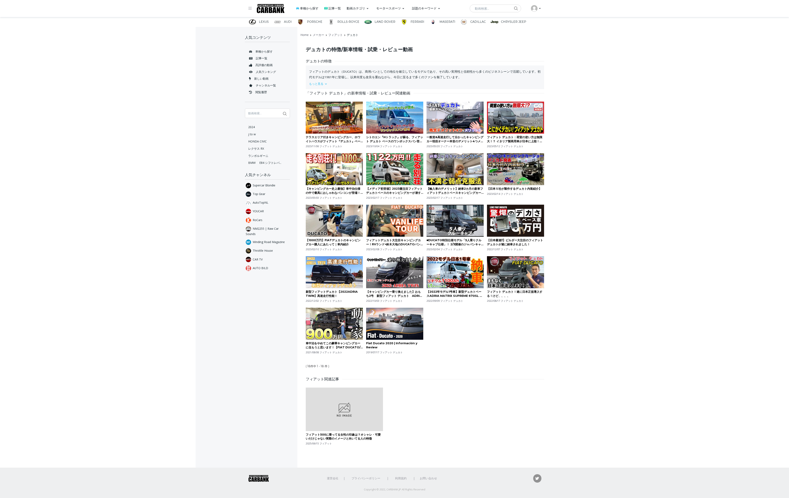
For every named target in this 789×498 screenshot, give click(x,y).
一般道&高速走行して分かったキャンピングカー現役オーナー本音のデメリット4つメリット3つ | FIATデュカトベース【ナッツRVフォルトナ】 (455, 139)
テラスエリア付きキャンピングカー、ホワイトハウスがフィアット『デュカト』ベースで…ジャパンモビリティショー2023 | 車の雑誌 (333, 139)
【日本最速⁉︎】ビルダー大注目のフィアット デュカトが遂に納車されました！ (515, 242)
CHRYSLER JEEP (513, 22)
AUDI (287, 22)
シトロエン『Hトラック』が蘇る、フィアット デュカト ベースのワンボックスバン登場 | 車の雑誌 (394, 139)
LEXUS (263, 22)
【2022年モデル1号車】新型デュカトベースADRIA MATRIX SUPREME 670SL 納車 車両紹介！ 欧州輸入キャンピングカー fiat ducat (454, 294)
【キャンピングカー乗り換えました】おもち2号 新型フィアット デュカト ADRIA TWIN (394, 294)
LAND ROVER (384, 22)
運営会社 (332, 478)
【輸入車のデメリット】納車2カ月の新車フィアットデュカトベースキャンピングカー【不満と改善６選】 (455, 191)
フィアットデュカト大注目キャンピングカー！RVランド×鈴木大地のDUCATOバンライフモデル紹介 (394, 242)
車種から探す (309, 8)
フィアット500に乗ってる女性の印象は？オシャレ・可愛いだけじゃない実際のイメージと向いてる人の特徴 (343, 437)
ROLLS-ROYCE (348, 22)
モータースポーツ (388, 8)
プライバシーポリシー (366, 478)
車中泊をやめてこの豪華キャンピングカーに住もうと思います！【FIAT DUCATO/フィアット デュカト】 (333, 345)
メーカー (318, 35)
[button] (425, 83)
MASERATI (447, 22)
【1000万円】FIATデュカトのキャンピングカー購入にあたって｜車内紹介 (333, 242)
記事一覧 (335, 8)
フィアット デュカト (331, 146)
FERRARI (417, 22)
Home (304, 35)
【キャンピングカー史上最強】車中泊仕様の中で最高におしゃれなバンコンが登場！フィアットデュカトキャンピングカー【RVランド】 (334, 191)
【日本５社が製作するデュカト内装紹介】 (514, 188)
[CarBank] (271, 8)
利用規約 (401, 478)
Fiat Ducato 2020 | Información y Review (391, 345)
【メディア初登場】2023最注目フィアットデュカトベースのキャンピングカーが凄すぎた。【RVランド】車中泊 (394, 191)
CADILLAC (477, 22)
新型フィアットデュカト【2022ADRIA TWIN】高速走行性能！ (332, 294)
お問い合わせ (428, 478)
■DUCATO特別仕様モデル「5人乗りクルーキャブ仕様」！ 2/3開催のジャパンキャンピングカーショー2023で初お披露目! (454, 242)
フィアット (335, 35)
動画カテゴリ (356, 8)
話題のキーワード (424, 8)
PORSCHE (314, 22)
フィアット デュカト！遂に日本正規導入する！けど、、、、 (514, 294)
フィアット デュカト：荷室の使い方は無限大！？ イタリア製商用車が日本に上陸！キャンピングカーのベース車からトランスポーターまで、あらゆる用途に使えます (514, 139)
